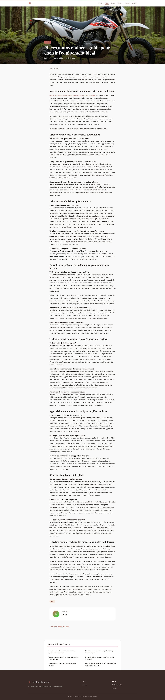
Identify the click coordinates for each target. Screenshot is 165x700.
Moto (107, 3)
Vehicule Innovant (41, 682)
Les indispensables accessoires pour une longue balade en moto (62, 652)
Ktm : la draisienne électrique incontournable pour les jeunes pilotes (100, 664)
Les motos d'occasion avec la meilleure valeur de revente (100, 658)
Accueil (100, 3)
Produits (119, 3)
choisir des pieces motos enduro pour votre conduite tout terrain (72, 95)
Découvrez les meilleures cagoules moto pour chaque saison (100, 652)
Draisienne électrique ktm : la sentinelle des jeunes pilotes (63, 658)
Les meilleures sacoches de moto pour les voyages (62, 664)
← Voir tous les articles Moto (59, 627)
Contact (114, 688)
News (113, 3)
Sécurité (127, 3)
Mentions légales (117, 685)
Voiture (134, 3)
